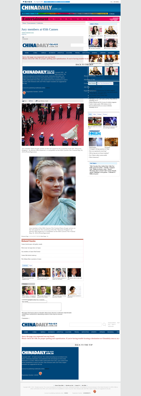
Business (41, 13)
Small (46, 101)
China (29, 13)
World (35, 13)
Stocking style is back (94, 97)
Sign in (114, 324)
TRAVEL (77, 53)
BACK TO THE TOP (84, 64)
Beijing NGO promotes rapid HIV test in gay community (110, 127)
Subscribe (111, 326)
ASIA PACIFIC (63, 1)
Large (39, 101)
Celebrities (57, 19)
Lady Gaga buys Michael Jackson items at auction (43, 278)
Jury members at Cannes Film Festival (30, 251)
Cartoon (95, 13)
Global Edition (112, 322)
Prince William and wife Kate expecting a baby (112, 64)
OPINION (102, 53)
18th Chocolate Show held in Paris (99, 166)
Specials (85, 19)
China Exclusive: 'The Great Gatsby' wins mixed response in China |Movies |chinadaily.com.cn (103, 92)
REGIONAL (111, 53)
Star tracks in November (111, 48)
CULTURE (69, 53)
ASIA (118, 322)
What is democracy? (94, 157)
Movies (63, 19)
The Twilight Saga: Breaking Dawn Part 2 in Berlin (59, 296)
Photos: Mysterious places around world (101, 169)
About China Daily (59, 385)
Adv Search (116, 1)
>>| (47, 236)
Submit (23, 315)
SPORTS (94, 53)
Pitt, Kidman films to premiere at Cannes (31, 259)
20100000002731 (87, 393)
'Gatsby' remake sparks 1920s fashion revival (100, 104)
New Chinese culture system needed (98, 155)
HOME (27, 53)
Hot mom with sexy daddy (95, 87)
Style (80, 19)
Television (74, 19)
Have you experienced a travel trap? (98, 151)
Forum (89, 13)
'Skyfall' (106, 167)
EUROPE (56, 1)
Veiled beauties (92, 147)
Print (25, 101)
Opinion (83, 13)
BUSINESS (52, 53)
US (51, 1)
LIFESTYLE (60, 53)
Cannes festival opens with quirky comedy (31, 244)
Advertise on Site (69, 385)
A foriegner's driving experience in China (99, 149)
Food (52, 13)
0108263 (48, 88)
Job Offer (87, 87)
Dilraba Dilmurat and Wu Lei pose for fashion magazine (102, 102)
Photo (71, 13)
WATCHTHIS (86, 53)
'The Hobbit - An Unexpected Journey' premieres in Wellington (29, 296)
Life (57, 13)
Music (68, 19)
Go (111, 1)
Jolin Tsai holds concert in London (102, 166)
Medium (43, 101)
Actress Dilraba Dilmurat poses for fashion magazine (102, 90)
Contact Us (77, 385)
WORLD (43, 53)
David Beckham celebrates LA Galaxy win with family (59, 278)
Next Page (43, 236)
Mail (32, 101)
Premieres (25, 284)
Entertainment (64, 13)
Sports (47, 13)
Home (24, 13)
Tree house (107, 147)
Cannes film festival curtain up (28, 255)
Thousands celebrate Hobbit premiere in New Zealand (43, 296)
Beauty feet (92, 88)
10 (39, 236)
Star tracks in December (95, 48)
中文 (47, 2)
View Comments (40, 299)
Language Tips (103, 13)
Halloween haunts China (99, 169)
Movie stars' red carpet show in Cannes (31, 248)
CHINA (35, 53)
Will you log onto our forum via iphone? (99, 153)
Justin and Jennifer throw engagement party (28, 278)
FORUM (119, 332)
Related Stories (28, 241)
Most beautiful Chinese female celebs (98, 95)
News (51, 19)
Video (77, 13)
